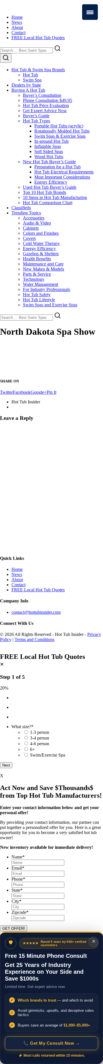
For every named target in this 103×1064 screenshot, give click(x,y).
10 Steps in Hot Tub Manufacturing (55, 197)
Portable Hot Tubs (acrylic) (58, 125)
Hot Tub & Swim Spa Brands (38, 69)
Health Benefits (37, 258)
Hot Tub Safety (37, 294)
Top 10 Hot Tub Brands (44, 192)
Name (18, 856)
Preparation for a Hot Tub (57, 166)
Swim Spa (32, 80)
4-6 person (39, 743)
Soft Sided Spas (48, 151)
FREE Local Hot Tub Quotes (38, 37)
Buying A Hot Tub (28, 90)
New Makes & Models (43, 269)
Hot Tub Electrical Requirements (64, 171)
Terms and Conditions (34, 639)
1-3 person (39, 732)
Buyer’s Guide (36, 115)
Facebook (22, 392)
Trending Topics (26, 212)
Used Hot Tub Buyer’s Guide (49, 187)
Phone (18, 879)
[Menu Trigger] (90, 12)
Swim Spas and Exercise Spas (50, 304)
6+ (32, 749)
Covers (29, 238)
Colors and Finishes (41, 233)
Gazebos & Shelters (41, 253)
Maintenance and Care (43, 263)
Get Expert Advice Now (45, 110)
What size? (22, 726)
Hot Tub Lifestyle (39, 299)
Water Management (40, 284)
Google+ (39, 392)
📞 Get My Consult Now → (51, 1043)
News (16, 22)
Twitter (6, 392)
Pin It (51, 392)
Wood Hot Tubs (48, 156)
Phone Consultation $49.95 (47, 100)
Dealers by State (26, 85)
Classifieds (21, 207)
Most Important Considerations (62, 177)
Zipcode (20, 912)
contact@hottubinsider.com (36, 612)
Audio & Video (37, 223)
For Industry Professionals (46, 289)
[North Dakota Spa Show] (34, 370)
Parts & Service (37, 274)
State (17, 890)
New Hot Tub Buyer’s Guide (49, 161)
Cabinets (31, 228)
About (17, 27)
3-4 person (39, 738)
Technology (33, 279)
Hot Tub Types (36, 120)
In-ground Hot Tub (51, 141)
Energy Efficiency (50, 182)
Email (17, 868)
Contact (18, 32)
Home (17, 17)
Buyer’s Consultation (42, 95)
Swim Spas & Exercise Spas (60, 136)
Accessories (33, 217)
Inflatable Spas (47, 146)
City (16, 901)
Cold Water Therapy (41, 243)
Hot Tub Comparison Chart (47, 202)
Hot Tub (30, 74)
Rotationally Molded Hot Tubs (62, 131)
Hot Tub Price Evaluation (46, 105)
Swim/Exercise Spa (47, 755)
